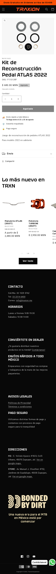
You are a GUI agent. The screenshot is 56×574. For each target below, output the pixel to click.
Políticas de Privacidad (19, 403)
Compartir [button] (9, 161)
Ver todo (28, 261)
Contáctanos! (38, 350)
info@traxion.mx (24, 300)
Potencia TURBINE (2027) (33, 223)
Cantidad (5, 94)
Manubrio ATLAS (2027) (13, 222)
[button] (3, 9)
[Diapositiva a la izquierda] (22, 253)
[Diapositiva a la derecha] (34, 253)
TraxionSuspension (34, 571)
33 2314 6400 (18, 297)
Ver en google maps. (22, 476)
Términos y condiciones (20, 406)
